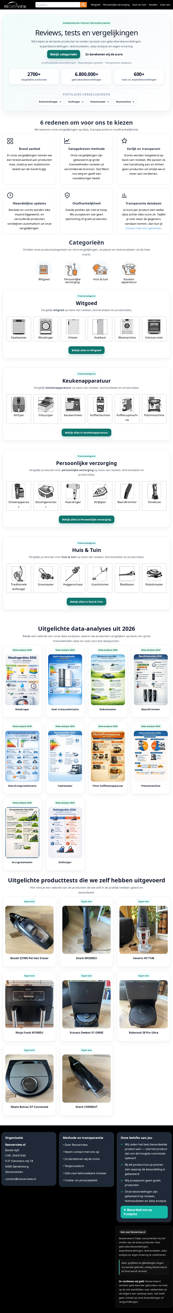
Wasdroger (45, 337)
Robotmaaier (154, 584)
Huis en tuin (139, 4)
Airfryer (19, 415)
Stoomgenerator (45, 504)
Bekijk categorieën (63, 54)
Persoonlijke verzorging (116, 4)
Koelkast (100, 337)
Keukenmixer (73, 415)
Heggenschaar (73, 584)
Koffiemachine (100, 415)
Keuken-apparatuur (129, 280)
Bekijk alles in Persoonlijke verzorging (86, 519)
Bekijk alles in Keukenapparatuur (86, 432)
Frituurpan (46, 415)
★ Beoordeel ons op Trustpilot (137, 1212)
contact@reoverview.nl (20, 1179)
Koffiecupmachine (127, 417)
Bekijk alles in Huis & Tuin (86, 601)
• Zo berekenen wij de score (81, 1159)
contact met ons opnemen (143, 228)
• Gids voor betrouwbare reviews (84, 1173)
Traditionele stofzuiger (19, 586)
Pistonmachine (154, 415)
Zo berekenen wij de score (104, 54)
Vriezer (73, 337)
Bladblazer (127, 584)
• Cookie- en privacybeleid (80, 1180)
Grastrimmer (100, 584)
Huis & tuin (100, 279)
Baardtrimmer (127, 502)
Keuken (153, 4)
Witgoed (95, 4)
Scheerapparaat (18, 504)
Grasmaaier (46, 584)
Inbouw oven (154, 337)
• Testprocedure (73, 1166)
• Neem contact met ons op (81, 1152)
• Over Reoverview (75, 1144)
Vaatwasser (19, 337)
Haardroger (73, 502)
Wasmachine (127, 337)
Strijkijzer (100, 502)
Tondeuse (154, 502)
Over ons (165, 4)
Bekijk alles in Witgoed (86, 350)
